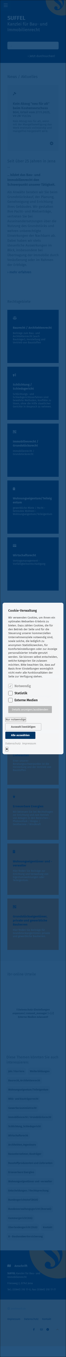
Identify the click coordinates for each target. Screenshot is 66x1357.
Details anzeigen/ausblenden (30, 709)
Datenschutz (13, 743)
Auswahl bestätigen (23, 726)
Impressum (29, 743)
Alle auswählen (20, 735)
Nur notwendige (16, 719)
